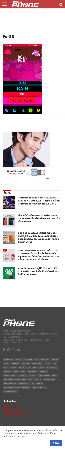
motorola (49, 379)
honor (43, 371)
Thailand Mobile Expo (15, 379)
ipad (41, 367)
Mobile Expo (10, 375)
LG (28, 367)
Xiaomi (55, 360)
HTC (34, 367)
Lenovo (37, 379)
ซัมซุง (16, 371)
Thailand (32, 371)
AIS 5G (39, 383)
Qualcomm (43, 375)
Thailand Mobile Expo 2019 (17, 387)
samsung (8, 360)
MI (30, 379)
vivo (6, 367)
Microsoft (52, 367)
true (54, 375)
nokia (21, 367)
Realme (7, 371)
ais (36, 360)
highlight (37, 363)
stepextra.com (11, 409)
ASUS (32, 375)
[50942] (26, 179)
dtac (47, 363)
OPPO (6, 363)
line (23, 371)
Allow (56, 443)
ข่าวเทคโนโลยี (10, 415)
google (25, 363)
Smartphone (10, 391)
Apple (18, 360)
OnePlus (23, 375)
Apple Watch (39, 387)
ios (54, 363)
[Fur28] (22, 113)
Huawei (28, 360)
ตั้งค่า (23, 436)
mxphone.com (11, 406)
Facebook (24, 383)
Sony (13, 367)
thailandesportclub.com (16, 412)
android (45, 360)
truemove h (10, 383)
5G (33, 383)
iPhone (15, 363)
